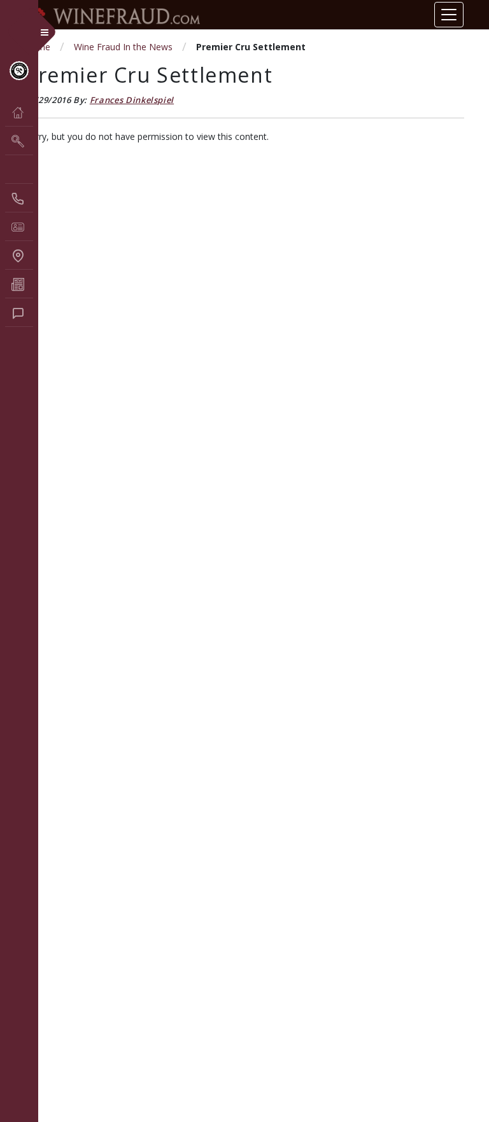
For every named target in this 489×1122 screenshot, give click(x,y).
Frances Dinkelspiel (132, 100)
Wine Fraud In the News (123, 47)
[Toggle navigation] (449, 14)
